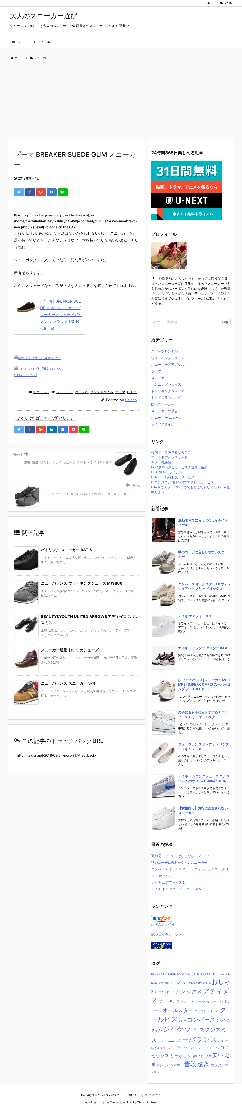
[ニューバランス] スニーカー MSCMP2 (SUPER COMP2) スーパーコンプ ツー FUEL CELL (204, 684)
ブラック (181, 1047)
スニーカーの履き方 (166, 411)
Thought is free (147, 1102)
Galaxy (189, 974)
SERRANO (178, 983)
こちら (219, 298)
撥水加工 (177, 1065)
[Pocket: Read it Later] (73, 429)
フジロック (166, 1048)
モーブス (214, 1048)
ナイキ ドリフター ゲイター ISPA (202, 648)
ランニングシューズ (166, 384)
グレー (182, 1020)
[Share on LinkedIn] (52, 429)
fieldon (131, 400)
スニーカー (41, 392)
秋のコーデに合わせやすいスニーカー (179, 862)
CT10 (164, 974)
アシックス (188, 991)
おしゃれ (81, 392)
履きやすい (163, 1065)
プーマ (120, 392)
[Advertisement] (121, 100)
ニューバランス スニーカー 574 (68, 683)
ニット (162, 1041)
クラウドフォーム (206, 1011)
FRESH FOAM (176, 974)
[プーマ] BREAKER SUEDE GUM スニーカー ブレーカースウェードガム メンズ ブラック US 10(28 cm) (61, 315)
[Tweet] (19, 192)
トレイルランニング (166, 398)
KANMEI (210, 974)
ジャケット (64, 392)
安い (218, 1055)
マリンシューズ (199, 1048)
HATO (199, 974)
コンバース (201, 1019)
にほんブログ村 (25, 375)
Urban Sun (204, 983)
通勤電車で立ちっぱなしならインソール (181, 856)
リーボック (180, 1055)
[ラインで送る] (63, 192)
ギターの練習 (161, 462)
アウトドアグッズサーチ (169, 457)
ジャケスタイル (101, 392)
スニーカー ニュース (166, 417)
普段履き (197, 1064)
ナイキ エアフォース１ (195, 616)
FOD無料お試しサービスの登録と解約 (179, 467)
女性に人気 (205, 1056)
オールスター (178, 1010)
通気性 (217, 1064)
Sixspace (191, 983)
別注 (195, 1056)
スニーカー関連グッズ (167, 364)
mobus (222, 974)
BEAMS (155, 974)
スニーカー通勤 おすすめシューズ (70, 649)
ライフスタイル (162, 424)
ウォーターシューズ (206, 1001)
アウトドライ (166, 992)
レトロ (132, 392)
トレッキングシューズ (167, 391)
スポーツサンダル (164, 351)
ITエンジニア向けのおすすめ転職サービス (182, 482)
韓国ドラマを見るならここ (171, 452)
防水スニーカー (162, 404)
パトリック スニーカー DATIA (66, 549)
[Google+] (41, 192)
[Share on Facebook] (30, 192)
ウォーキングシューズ (167, 358)
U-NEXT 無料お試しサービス (172, 477)
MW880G (164, 983)
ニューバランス (192, 1039)
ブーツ (156, 371)
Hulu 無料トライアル (166, 472)
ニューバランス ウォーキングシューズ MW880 (81, 583)
